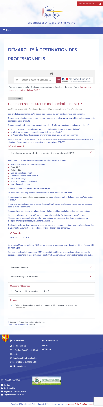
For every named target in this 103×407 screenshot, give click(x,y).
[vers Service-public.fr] (76, 80)
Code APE (15, 167)
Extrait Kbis (16, 170)
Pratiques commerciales (42, 87)
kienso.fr (32, 324)
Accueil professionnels (19, 87)
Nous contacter (19, 366)
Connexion (46, 349)
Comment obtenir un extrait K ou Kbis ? (32, 291)
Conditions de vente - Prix (66, 87)
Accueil (45, 346)
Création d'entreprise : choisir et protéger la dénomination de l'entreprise (46, 305)
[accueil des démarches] (51, 73)
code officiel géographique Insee (37, 197)
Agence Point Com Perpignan (80, 404)
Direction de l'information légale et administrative (27, 322)
